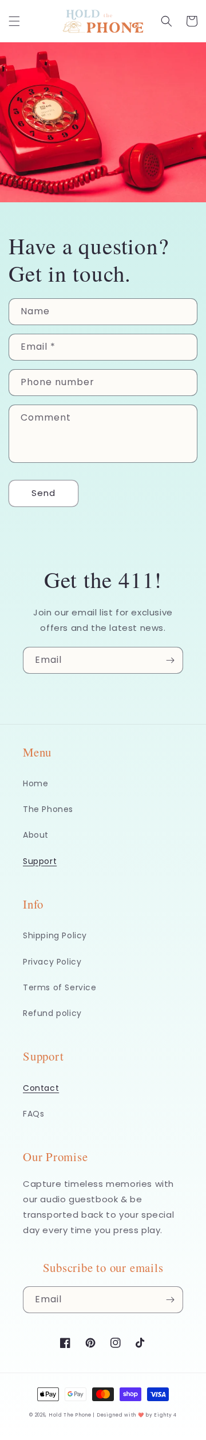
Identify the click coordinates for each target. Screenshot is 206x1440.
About (36, 835)
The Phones (48, 809)
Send (43, 493)
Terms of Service (60, 987)
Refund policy (52, 1013)
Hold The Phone (70, 1414)
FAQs (33, 1113)
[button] (14, 21)
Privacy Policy (52, 961)
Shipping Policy (55, 935)
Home (35, 783)
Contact (41, 1088)
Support (40, 861)
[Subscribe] (170, 660)
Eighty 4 (165, 1414)
